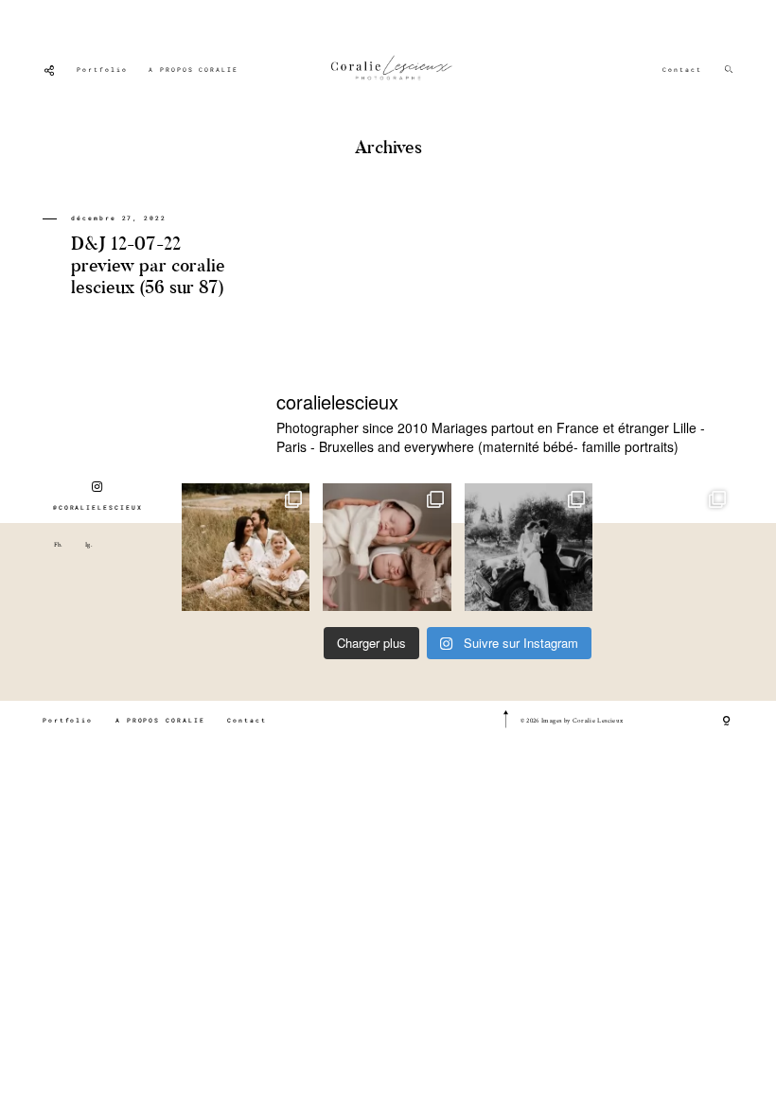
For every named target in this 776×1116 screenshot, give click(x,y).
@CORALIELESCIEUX (98, 507)
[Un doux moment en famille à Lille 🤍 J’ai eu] (669, 547)
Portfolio (102, 69)
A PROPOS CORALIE (193, 69)
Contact (681, 69)
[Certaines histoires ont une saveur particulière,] (386, 547)
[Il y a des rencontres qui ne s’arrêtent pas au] (245, 547)
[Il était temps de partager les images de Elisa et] (528, 547)
